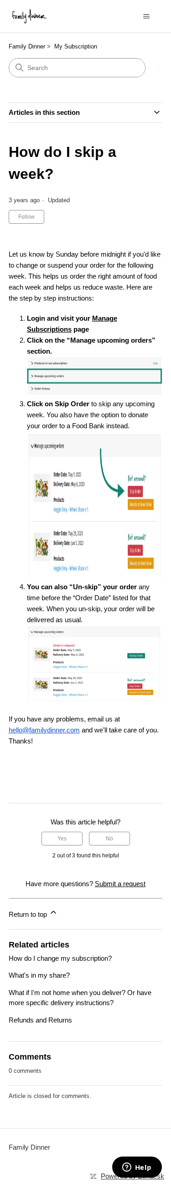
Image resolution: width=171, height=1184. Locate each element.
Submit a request (120, 884)
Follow (26, 217)
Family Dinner (27, 46)
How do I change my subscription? (60, 958)
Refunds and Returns (40, 1020)
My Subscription (75, 46)
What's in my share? (39, 975)
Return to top (29, 914)
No (109, 838)
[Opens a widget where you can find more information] (137, 1168)
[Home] (29, 16)
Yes (62, 838)
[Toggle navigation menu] (146, 16)
